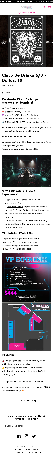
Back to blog (28, 400)
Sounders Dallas (30, 447)
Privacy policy (20, 452)
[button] (3, 7)
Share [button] (7, 93)
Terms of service (34, 452)
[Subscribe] (46, 426)
